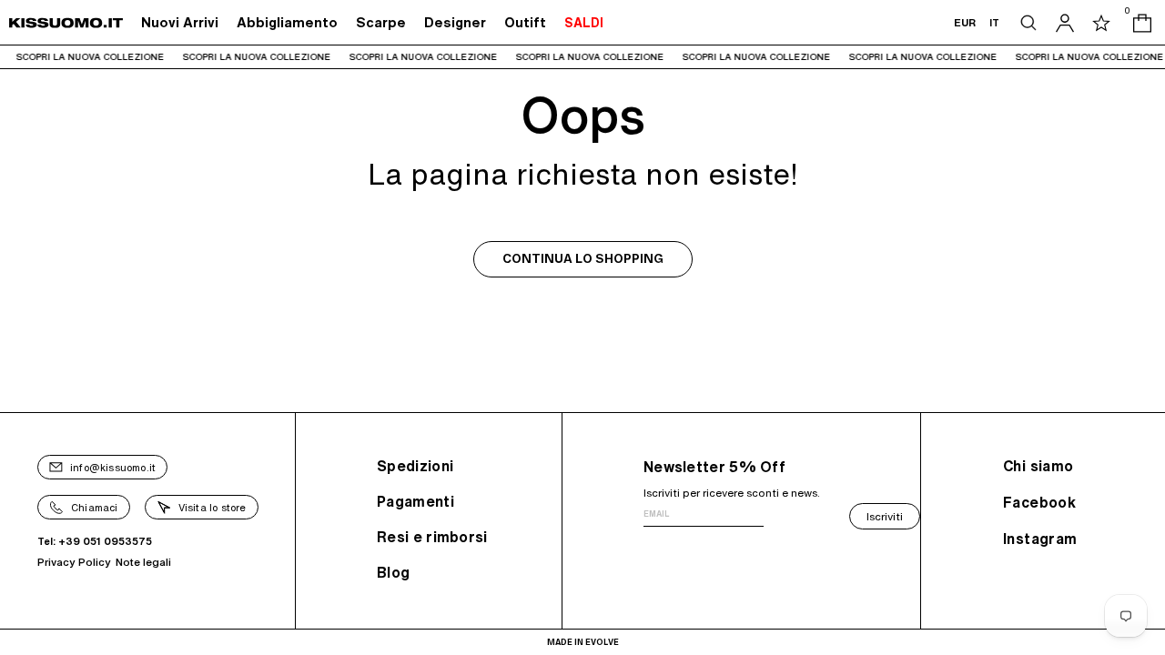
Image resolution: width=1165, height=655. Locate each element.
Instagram (1040, 538)
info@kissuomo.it (113, 467)
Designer (455, 22)
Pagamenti (415, 501)
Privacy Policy (74, 562)
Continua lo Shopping (583, 259)
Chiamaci (94, 507)
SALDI (583, 22)
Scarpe (381, 22)
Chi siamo (1038, 465)
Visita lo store (212, 507)
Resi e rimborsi (432, 536)
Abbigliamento (287, 22)
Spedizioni (415, 465)
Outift (525, 22)
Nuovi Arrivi (179, 22)
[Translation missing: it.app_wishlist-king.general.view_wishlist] (1101, 22)
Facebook (1039, 502)
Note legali (143, 562)
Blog (393, 572)
